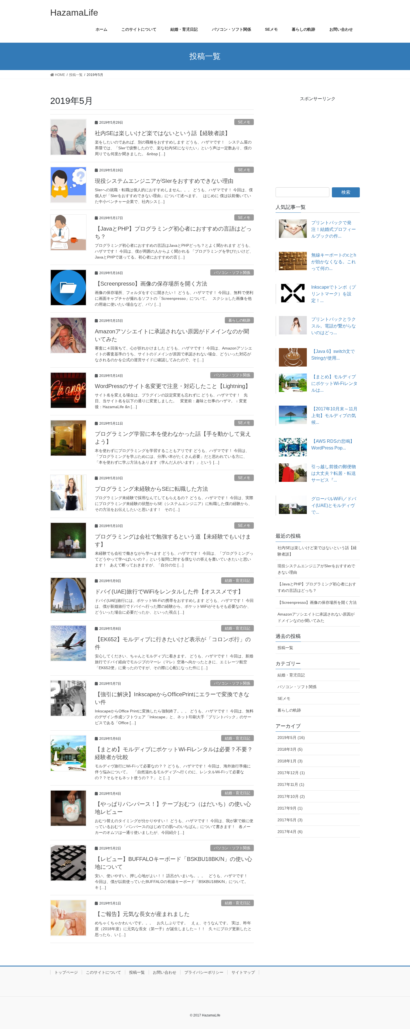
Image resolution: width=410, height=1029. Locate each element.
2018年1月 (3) (290, 761)
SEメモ (244, 122)
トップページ (66, 972)
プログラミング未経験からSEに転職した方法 (151, 489)
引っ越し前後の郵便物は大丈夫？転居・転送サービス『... (333, 473)
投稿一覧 (285, 647)
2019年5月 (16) (291, 737)
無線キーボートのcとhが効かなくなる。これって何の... (333, 262)
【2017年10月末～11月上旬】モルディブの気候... (334, 415)
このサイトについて (103, 972)
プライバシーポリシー (203, 972)
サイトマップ (243, 972)
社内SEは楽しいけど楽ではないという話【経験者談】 (162, 133)
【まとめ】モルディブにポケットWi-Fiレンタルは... (334, 383)
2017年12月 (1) (291, 772)
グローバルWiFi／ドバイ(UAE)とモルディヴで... (333, 505)
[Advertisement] (318, 143)
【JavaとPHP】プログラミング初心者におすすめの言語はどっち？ (317, 587)
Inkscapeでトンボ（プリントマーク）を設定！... (333, 294)
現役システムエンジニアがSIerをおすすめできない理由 (164, 181)
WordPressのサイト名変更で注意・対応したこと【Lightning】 (173, 386)
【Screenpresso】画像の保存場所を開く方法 (151, 284)
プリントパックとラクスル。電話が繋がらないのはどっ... (333, 326)
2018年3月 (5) (290, 749)
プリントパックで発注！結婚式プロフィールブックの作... (333, 229)
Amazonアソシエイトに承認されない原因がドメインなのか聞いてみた (316, 617)
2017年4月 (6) (290, 831)
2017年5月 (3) (290, 820)
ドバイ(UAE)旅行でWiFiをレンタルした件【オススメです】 (169, 591)
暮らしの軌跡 (239, 320)
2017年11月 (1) (291, 784)
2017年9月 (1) (290, 808)
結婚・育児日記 (237, 580)
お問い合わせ (164, 972)
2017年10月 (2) (291, 796)
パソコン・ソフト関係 (232, 273)
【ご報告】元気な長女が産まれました (142, 914)
